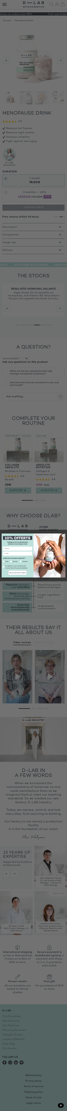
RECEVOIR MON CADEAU (17, 573)
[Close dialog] (63, 535)
